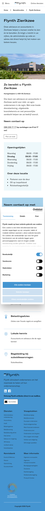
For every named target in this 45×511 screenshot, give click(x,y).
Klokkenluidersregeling (30, 475)
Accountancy (7, 420)
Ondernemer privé (29, 430)
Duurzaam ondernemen (30, 421)
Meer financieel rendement (31, 427)
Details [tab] (22, 216)
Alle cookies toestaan (22, 285)
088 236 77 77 (10, 127)
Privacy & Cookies (29, 478)
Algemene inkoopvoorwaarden (29, 461)
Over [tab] (37, 216)
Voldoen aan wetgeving (30, 439)
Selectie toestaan (22, 292)
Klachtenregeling (28, 472)
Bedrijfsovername (29, 418)
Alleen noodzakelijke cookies (22, 299)
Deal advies (7, 436)
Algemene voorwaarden (30, 457)
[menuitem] (37, 3)
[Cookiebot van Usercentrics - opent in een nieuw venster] (32, 209)
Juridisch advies (8, 445)
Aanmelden (12, 402)
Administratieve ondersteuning (8, 416)
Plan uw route (10, 137)
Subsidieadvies (8, 448)
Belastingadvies (8, 426)
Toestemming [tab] (8, 216)
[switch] (39, 261)
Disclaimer (27, 469)
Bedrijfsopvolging (29, 415)
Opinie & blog (8, 463)
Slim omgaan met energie (31, 436)
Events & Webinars (9, 457)
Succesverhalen (8, 466)
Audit (5, 423)
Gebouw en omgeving (10, 439)
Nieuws (6, 460)
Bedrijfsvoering (8, 429)
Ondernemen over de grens (31, 433)
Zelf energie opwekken (30, 443)
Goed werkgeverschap (30, 424)
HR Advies (7, 442)
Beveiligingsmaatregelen (31, 465)
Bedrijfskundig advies (10, 432)
